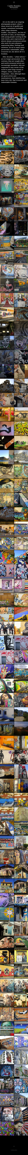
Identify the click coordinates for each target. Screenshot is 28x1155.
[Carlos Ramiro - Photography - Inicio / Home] (14, 6)
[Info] (14, 1146)
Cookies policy (14, 1150)
